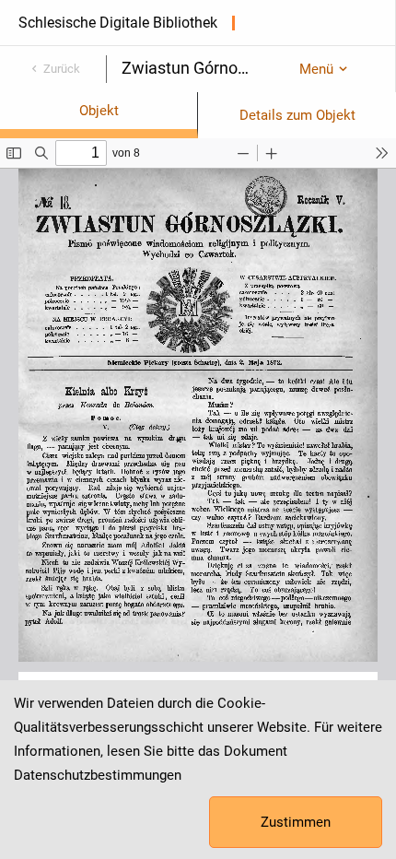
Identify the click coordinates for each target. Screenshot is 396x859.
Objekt (99, 110)
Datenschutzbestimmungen (97, 775)
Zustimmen (296, 822)
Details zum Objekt (297, 115)
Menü (316, 69)
